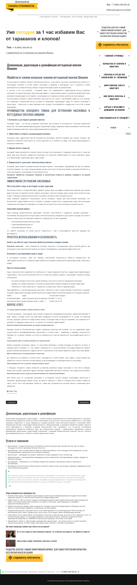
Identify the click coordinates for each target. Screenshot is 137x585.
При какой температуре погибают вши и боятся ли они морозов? (28, 526)
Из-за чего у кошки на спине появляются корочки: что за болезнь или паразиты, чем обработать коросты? (53, 531)
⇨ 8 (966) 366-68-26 (22, 47)
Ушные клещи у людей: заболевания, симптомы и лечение (37, 541)
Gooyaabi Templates (83, 581)
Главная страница (114, 55)
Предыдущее (84, 402)
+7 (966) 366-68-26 (120, 4)
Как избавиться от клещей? (114, 117)
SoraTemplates (60, 581)
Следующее (11, 402)
